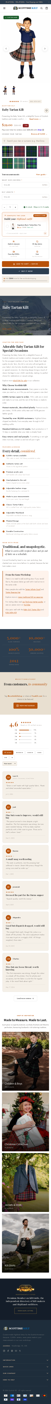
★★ (5, 757)
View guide (40, 174)
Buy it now (27, 271)
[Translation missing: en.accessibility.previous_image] (6, 48)
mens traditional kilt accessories (30, 597)
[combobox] (25, 141)
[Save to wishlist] (46, 110)
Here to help (9, 1380)
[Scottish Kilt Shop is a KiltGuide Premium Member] (25, 1288)
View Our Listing (25, 1311)
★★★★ (30, 752)
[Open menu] (4, 8)
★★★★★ (19, 752)
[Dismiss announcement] (49, 2)
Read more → (35, 119)
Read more (7, 329)
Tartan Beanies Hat (13, 592)
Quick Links (8, 1367)
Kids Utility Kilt (11, 612)
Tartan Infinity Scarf (33, 589)
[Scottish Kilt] (25, 8)
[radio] (7, 151)
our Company (9, 1373)
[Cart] (46, 8)
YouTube (27, 605)
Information (9, 1360)
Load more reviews (24, 998)
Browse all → (39, 134)
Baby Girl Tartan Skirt (32, 609)
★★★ (39, 752)
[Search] (41, 8)
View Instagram (27, 705)
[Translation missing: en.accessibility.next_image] (45, 48)
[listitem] (5, 90)
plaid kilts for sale (20, 380)
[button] (18, 101)
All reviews (8, 752)
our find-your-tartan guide (32, 602)
